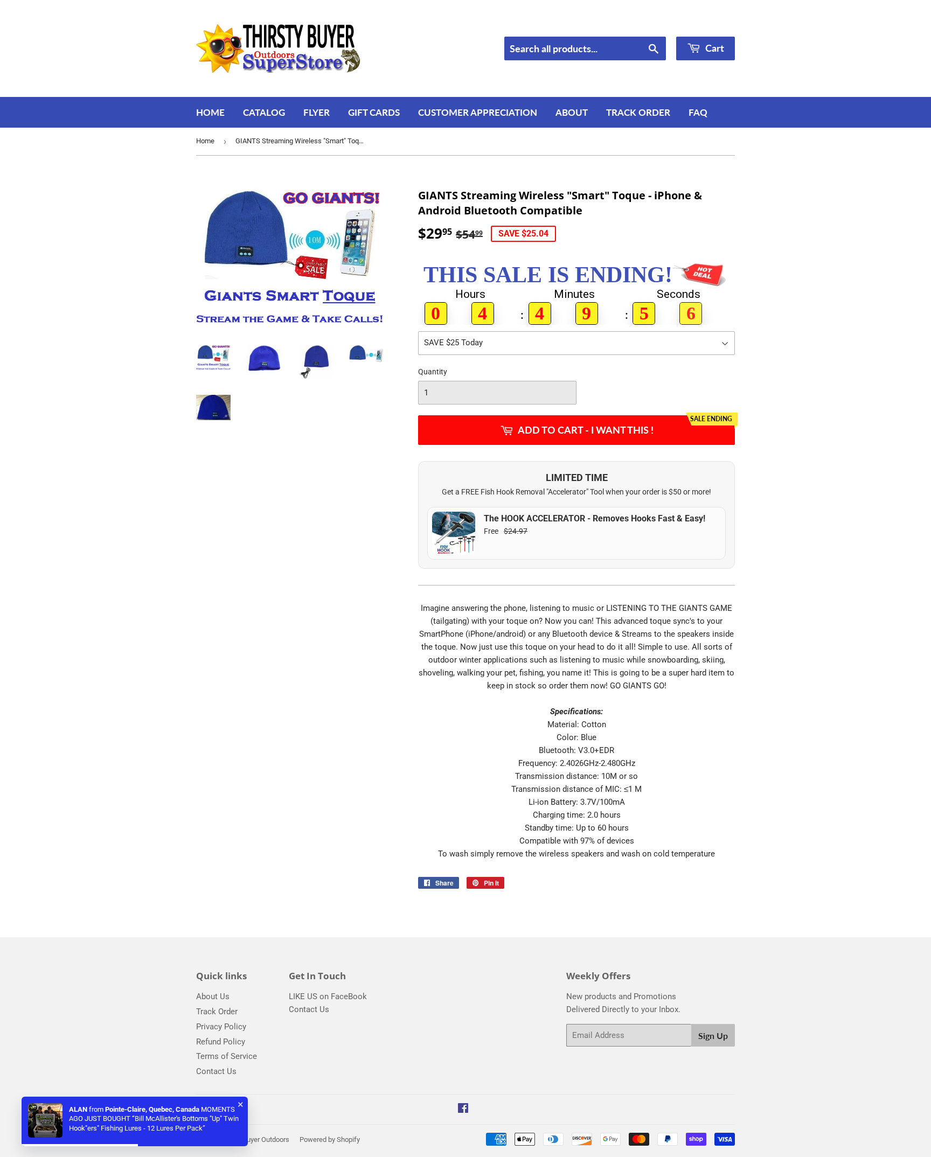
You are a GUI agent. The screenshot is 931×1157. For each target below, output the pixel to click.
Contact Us (216, 1071)
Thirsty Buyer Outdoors (254, 1139)
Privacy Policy (221, 1026)
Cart (713, 48)
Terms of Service (226, 1056)
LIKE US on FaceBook (328, 996)
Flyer (316, 112)
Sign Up (713, 1035)
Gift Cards (374, 112)
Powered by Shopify (330, 1139)
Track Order (638, 112)
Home (210, 112)
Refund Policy (220, 1042)
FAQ (698, 112)
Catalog (264, 112)
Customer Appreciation (477, 112)
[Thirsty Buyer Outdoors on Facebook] (463, 1109)
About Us (213, 996)
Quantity (432, 371)
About (571, 112)
